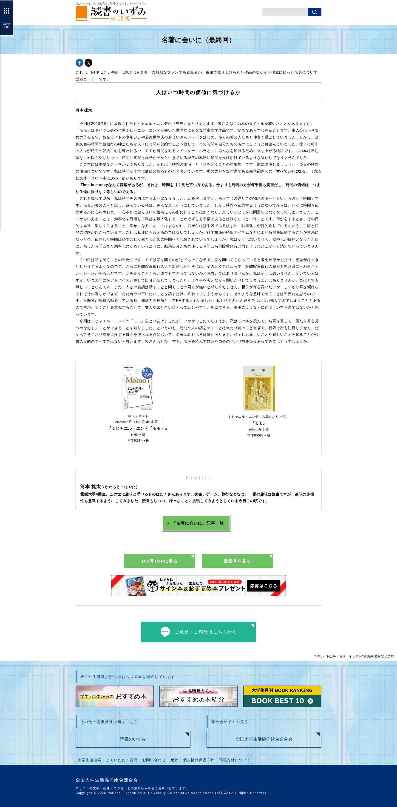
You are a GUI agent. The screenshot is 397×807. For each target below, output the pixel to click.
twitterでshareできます (88, 63)
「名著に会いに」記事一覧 (198, 523)
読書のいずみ (133, 739)
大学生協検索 (89, 760)
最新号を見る (237, 561)
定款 (174, 760)
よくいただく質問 (121, 760)
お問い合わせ (154, 760)
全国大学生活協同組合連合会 (264, 739)
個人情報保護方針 (198, 760)
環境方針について (234, 760)
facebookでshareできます (79, 63)
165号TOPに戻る (159, 561)
